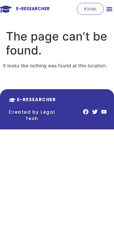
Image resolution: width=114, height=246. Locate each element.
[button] (109, 9)
